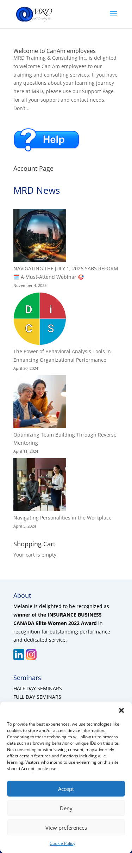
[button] (121, 710)
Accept (66, 788)
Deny (66, 808)
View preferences (66, 827)
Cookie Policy (62, 843)
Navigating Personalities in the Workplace (62, 517)
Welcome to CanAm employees (54, 51)
